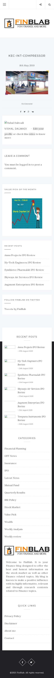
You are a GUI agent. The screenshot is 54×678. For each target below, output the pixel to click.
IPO (6, 470)
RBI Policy (10, 499)
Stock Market (12, 507)
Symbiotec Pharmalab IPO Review (24, 269)
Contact (9, 638)
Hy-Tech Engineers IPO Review (22, 262)
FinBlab (28, 562)
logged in (25, 164)
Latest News (12, 477)
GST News (10, 455)
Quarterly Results (14, 492)
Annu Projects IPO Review (19, 255)
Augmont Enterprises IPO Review (24, 284)
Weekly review (12, 536)
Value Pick (10, 514)
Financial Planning (15, 448)
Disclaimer (10, 623)
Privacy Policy (12, 616)
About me (10, 630)
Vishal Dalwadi (15, 128)
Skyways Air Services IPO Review (23, 277)
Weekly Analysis (13, 529)
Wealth (8, 521)
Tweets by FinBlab (15, 309)
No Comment (26, 104)
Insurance (10, 463)
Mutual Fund (11, 485)
